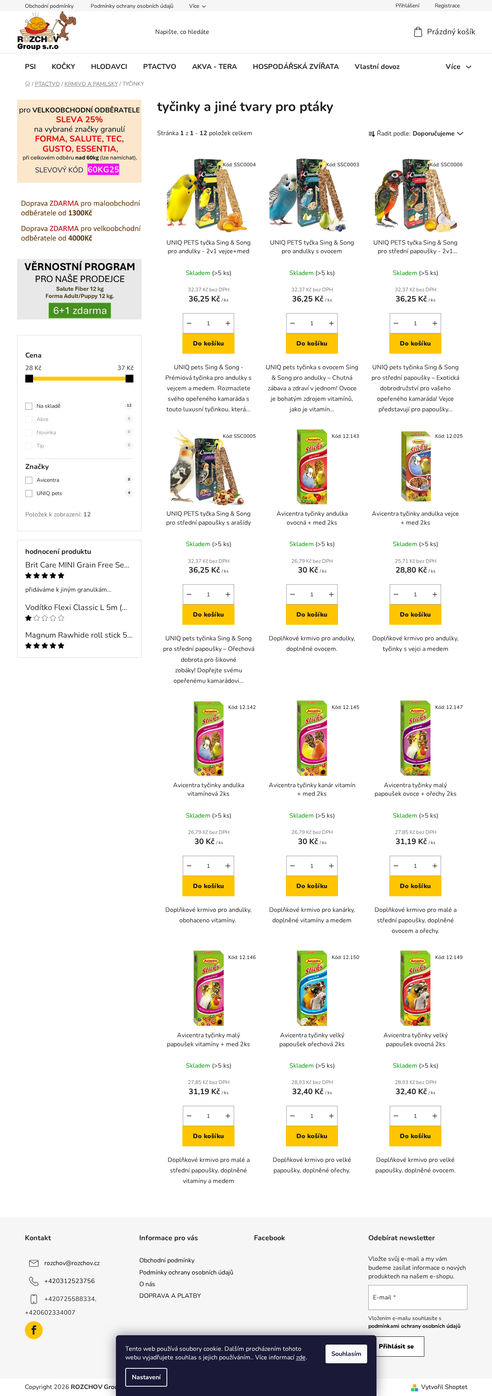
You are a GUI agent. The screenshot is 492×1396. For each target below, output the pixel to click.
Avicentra (83, 480)
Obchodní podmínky (49, 6)
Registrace (447, 5)
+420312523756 (69, 1281)
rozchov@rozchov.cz (72, 1263)
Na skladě (84, 406)
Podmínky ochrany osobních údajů (132, 6)
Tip (83, 445)
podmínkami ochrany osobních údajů (414, 1326)
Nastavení (146, 1377)
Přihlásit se (396, 1346)
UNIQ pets (83, 493)
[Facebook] (34, 1330)
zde (301, 1357)
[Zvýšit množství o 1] (228, 323)
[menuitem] (30, 66)
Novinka (83, 432)
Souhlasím (346, 1354)
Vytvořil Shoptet (444, 1387)
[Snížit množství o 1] (189, 323)
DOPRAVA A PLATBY (170, 1296)
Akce (83, 419)
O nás (147, 1284)
